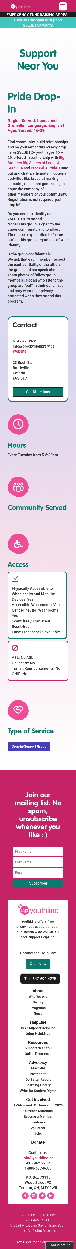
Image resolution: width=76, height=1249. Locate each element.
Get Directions (38, 392)
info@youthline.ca (38, 1158)
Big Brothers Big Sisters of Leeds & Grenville (36, 162)
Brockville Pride (44, 168)
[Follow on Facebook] (25, 1195)
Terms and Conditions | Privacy (38, 1242)
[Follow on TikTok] (42, 1195)
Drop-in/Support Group (29, 746)
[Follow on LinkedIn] (50, 1195)
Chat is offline (59, 1245)
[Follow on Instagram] (33, 1195)
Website (20, 351)
